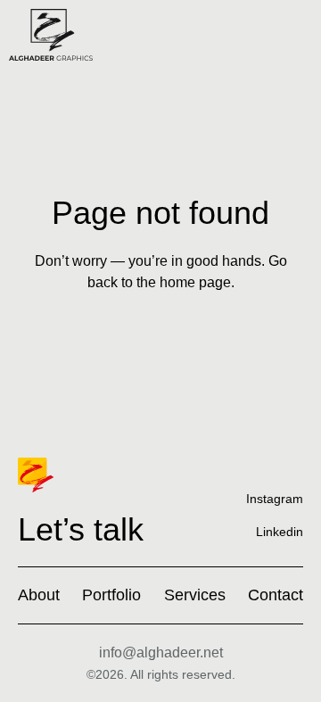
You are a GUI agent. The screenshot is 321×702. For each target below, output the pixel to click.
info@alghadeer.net (161, 652)
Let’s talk (81, 529)
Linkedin (279, 531)
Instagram (274, 498)
